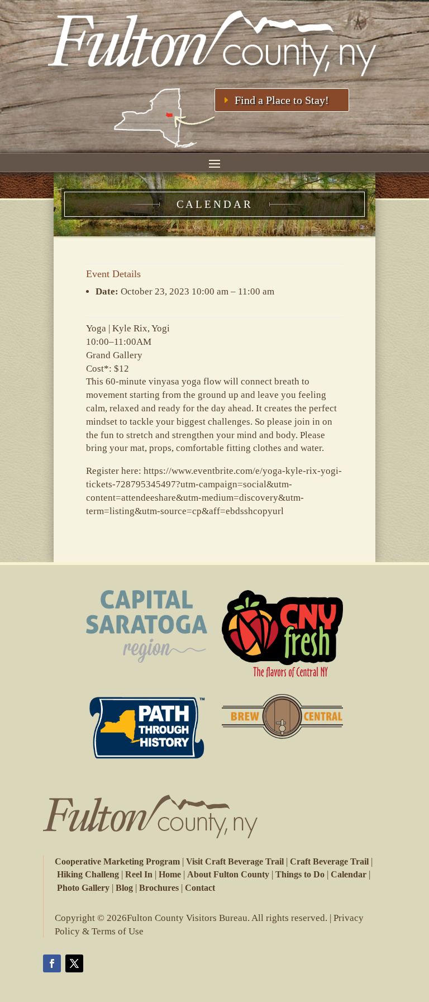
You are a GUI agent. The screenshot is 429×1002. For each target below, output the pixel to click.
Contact (200, 887)
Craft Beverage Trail (329, 861)
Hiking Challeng (88, 874)
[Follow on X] (74, 963)
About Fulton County (228, 874)
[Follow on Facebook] (52, 963)
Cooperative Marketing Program (117, 861)
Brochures (159, 887)
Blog (124, 887)
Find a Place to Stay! (282, 100)
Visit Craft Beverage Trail (235, 861)
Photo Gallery (83, 887)
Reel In (138, 874)
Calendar (348, 874)
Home (170, 874)
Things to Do (300, 874)
